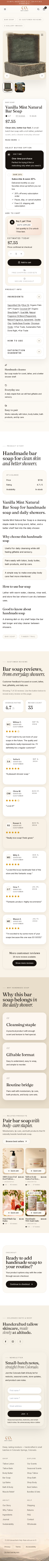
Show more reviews (24, 963)
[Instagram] (13, 1341)
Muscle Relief (8, 1492)
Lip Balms (7, 1482)
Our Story (7, 1505)
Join (24, 1414)
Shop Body (32, 1482)
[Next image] (42, 75)
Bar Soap (7, 1478)
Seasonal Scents (34, 1468)
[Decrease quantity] (10, 253)
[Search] (38, 9)
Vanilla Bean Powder (21, 323)
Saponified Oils (14, 305)
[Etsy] (20, 1341)
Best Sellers (32, 1487)
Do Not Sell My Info (12, 1552)
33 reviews (20, 116)
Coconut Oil (25, 309)
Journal (6, 1519)
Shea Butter (13, 312)
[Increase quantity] (21, 253)
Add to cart (26, 262)
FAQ (29, 1515)
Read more (11, 140)
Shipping (31, 1505)
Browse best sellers (15, 1141)
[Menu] (5, 9)
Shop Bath (31, 1478)
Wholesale (31, 1524)
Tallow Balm (8, 1468)
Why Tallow (8, 1510)
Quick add (15, 1171)
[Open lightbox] (42, 34)
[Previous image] (7, 75)
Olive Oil (25, 305)
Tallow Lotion (8, 1464)
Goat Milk (24, 312)
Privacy (7, 1547)
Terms (18, 1547)
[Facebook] (5, 1341)
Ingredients (7, 1515)
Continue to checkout (20, 1284)
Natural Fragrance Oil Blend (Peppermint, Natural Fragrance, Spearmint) (22, 316)
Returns (30, 1510)
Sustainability (8, 1524)
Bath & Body (8, 1487)
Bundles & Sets (33, 1492)
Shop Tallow (32, 1473)
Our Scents (32, 1464)
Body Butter (8, 1473)
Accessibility (31, 1547)
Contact (30, 1519)
